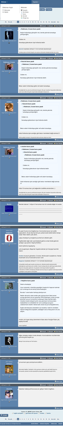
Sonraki (53, 22)
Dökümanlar (7, 10)
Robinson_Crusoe (9, 62)
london (42, 413)
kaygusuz (9, 233)
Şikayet (51, 26)
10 (32, 22)
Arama (24, 14)
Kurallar (42, 9)
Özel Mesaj (59, 26)
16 (49, 22)
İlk (6, 22)
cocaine (9, 102)
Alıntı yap (59, 55)
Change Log (25, 18)
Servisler (25, 16)
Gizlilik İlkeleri (34, 423)
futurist (9, 30)
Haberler (6, 12)
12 (38, 22)
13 (41, 22)
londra (21, 256)
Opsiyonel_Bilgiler (9, 281)
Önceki (10, 22)
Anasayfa (25, 10)
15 (46, 22)
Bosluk (9, 204)
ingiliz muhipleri (18, 413)
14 (43, 22)
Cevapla (5, 415)
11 (35, 22)
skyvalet (9, 389)
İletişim (60, 423)
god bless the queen (32, 413)
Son (58, 22)
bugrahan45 (9, 335)
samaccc (9, 364)
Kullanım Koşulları (44, 423)
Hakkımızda (54, 423)
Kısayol (44, 26)
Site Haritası (26, 12)
